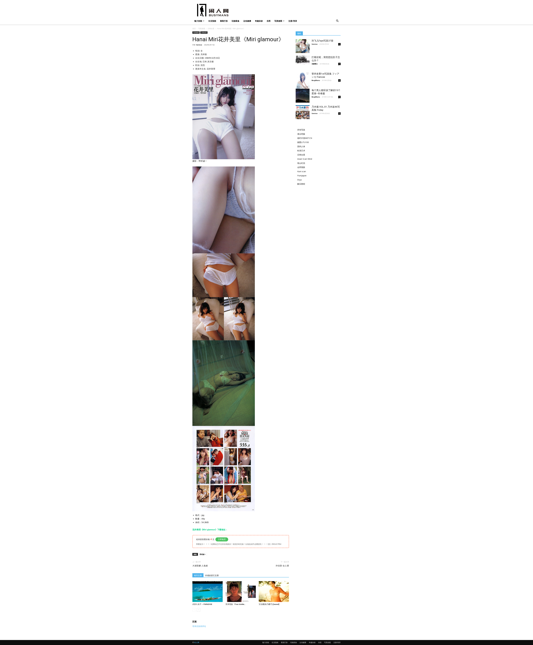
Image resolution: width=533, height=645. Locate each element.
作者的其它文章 (212, 575)
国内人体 (301, 146)
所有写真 (301, 129)
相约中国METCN (304, 138)
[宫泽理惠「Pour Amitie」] (241, 591)
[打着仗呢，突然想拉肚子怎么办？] (303, 60)
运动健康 (247, 21)
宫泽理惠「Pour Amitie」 (236, 604)
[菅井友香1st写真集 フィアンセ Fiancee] (303, 81)
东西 (269, 21)
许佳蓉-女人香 (282, 565)
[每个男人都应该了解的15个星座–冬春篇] (303, 96)
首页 (194, 28)
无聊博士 (315, 64)
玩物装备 (235, 21)
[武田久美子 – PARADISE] (207, 591)
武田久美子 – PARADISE (202, 604)
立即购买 (222, 539)
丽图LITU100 (303, 142)
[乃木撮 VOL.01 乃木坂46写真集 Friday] (303, 112)
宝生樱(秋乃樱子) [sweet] (269, 604)
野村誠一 (203, 554)
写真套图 (278, 21)
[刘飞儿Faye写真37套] (303, 46)
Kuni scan (301, 171)
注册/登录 (292, 21)
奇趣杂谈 (259, 21)
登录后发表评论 (199, 626)
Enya (299, 179)
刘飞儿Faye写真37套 (322, 40)
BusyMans (316, 80)
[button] (337, 21)
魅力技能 (198, 21)
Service (199, 45)
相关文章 (198, 575)
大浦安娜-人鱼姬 (200, 565)
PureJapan (301, 175)
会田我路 (301, 167)
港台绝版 (301, 134)
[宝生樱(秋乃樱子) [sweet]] (274, 591)
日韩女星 (211, 28)
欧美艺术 (301, 150)
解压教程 (301, 184)
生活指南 (212, 21)
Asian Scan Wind (304, 159)
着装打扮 (224, 21)
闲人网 (196, 642)
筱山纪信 (301, 163)
